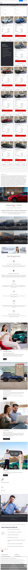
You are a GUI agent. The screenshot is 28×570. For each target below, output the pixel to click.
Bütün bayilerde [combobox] (5, 13)
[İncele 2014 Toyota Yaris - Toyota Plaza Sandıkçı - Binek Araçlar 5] (7, 70)
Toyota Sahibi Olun (4, 554)
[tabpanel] (17, 538)
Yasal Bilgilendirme (17, 556)
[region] (14, 563)
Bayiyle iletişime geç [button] (20, 63)
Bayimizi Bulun (25, 0)
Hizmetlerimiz (16, 554)
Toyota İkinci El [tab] (3, 533)
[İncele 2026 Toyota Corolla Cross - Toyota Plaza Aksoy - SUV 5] (20, 20)
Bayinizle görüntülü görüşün (5, 482)
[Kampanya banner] (14, 250)
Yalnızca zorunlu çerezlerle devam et (14, 568)
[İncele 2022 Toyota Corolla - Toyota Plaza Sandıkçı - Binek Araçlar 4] (7, 94)
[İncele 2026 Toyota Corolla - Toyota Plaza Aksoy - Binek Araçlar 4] (7, 20)
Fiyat (2, 8)
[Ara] (24, 2)
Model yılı (15, 8)
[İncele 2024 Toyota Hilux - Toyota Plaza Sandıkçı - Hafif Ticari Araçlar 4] (20, 70)
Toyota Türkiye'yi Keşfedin (5, 556)
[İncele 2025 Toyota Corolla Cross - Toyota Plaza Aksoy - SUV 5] (20, 45)
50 (17, 168)
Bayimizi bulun (3, 490)
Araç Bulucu (21, 0)
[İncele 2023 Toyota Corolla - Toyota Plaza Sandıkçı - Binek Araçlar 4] (20, 94)
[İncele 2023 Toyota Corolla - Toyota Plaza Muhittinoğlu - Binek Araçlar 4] (7, 145)
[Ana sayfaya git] (1, 2)
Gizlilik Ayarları (22, 563)
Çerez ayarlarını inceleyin (14, 566)
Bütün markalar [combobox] (17, 13)
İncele (7, 35)
